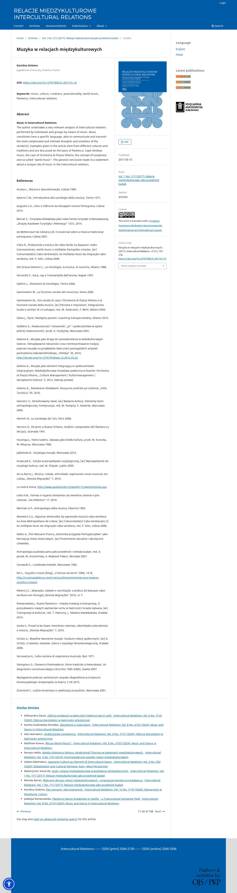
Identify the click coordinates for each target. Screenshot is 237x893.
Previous (26, 811)
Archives (34, 26)
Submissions (80, 26)
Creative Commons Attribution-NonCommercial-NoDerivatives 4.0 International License (140, 225)
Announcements (56, 26)
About (101, 26)
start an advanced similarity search (55, 819)
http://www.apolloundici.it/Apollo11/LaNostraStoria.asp (72, 487)
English (180, 49)
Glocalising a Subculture (75, 725)
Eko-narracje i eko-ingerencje (64, 789)
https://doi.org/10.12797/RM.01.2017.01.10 (50, 82)
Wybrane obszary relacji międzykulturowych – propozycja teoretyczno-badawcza (93, 780)
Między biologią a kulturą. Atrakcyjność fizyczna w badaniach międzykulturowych (93, 752)
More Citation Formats (133, 265)
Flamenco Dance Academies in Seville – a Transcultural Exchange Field (96, 799)
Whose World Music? (58, 743)
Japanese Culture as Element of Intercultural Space (80, 762)
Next (158, 811)
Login (223, 2)
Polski (179, 54)
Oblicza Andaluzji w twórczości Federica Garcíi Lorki (79, 715)
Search (218, 26)
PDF (126, 142)
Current (18, 26)
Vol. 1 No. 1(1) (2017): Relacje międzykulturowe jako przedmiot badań (80, 38)
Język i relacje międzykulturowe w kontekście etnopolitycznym (90, 771)
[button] (9, 884)
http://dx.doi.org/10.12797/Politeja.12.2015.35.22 (47, 357)
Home (20, 38)
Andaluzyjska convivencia (60, 734)
